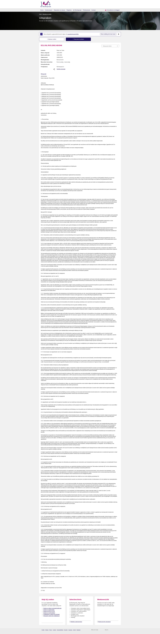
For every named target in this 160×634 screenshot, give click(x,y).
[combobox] (110, 46)
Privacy (50, 629)
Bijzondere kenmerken (46, 62)
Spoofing (66, 629)
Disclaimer (78, 629)
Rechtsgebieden (45, 59)
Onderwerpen (48, 10)
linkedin (116, 630)
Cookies (54, 629)
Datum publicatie (45, 55)
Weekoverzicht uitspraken (104, 621)
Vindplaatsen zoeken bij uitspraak (51, 614)
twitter (109, 630)
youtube (118, 630)
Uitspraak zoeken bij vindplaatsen (51, 615)
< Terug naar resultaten (78, 39)
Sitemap (46, 629)
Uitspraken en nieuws (59, 10)
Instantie (43, 50)
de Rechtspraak (77, 10)
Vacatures (70, 629)
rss (100, 630)
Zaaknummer (44, 57)
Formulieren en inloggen (113, 10)
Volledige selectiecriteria (76, 621)
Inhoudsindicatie (45, 64)
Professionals (86, 10)
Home (42, 10)
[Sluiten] (118, 34)
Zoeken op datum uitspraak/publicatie (52, 608)
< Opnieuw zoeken (51, 39)
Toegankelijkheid (60, 629)
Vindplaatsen (44, 66)
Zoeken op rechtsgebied (49, 612)
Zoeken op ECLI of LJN (49, 611)
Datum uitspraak (45, 52)
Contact (94, 10)
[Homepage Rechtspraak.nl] (45, 3)
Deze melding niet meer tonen (108, 34)
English (43, 629)
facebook (112, 630)
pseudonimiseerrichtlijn (73, 34)
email (102, 630)
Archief (74, 629)
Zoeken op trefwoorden (48, 609)
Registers (69, 10)
